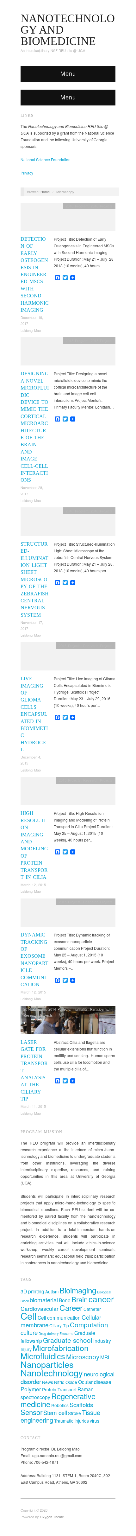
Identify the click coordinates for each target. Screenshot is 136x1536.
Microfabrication (61, 1347)
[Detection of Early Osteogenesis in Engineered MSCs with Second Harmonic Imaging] (68, 218)
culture (29, 1332)
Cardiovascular (40, 1308)
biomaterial (44, 1299)
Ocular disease (94, 1381)
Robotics (60, 1405)
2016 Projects (70, 645)
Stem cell (55, 1412)
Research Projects (98, 645)
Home (45, 191)
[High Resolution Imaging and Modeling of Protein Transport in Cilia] (68, 792)
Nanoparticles (47, 1364)
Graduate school (67, 1340)
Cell (29, 1315)
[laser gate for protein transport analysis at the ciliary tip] (68, 1021)
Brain (79, 1299)
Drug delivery (49, 1333)
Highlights (80, 1009)
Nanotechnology (52, 1372)
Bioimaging (77, 1290)
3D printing (32, 1291)
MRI (104, 1357)
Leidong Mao (31, 330)
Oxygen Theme (52, 1516)
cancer (101, 1298)
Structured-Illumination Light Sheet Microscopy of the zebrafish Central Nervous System (35, 579)
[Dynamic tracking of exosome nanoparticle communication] (68, 914)
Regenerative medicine (58, 1400)
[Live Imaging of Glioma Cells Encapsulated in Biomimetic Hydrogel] (68, 658)
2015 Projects (70, 780)
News (47, 1382)
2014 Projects (59, 1009)
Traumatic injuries (71, 1421)
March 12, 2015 (33, 884)
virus (94, 1421)
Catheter (92, 1309)
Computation (89, 1324)
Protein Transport (59, 1389)
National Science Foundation (46, 159)
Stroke (74, 1413)
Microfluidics (43, 1355)
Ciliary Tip (59, 1325)
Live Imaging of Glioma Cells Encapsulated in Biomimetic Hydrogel (34, 714)
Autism (52, 1291)
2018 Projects (102, 205)
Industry (102, 1340)
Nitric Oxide (65, 1382)
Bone (65, 1300)
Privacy (27, 172)
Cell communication (59, 1317)
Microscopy (82, 1356)
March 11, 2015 (33, 1106)
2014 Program (34, 1009)
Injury (26, 1349)
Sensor (31, 1412)
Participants (99, 1009)
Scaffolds (81, 1404)
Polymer (31, 1389)
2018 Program (77, 205)
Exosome (66, 1333)
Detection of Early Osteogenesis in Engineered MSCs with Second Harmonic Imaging (35, 274)
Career (71, 1307)
